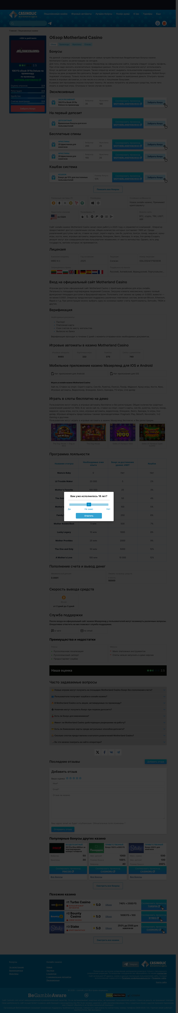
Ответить (88, 516)
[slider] (89, 504)
